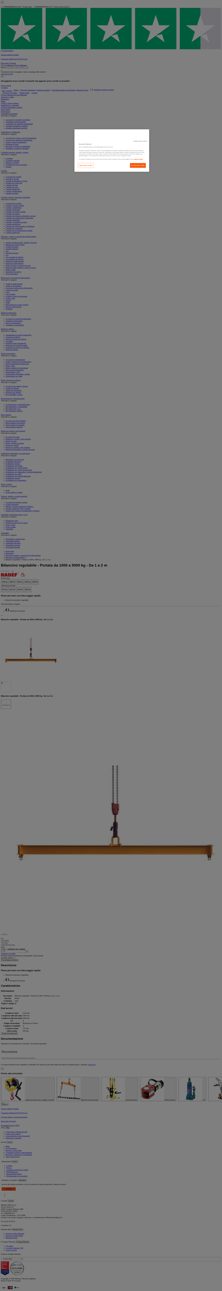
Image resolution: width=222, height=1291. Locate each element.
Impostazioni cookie (85, 165)
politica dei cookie (138, 159)
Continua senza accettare (140, 141)
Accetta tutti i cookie (138, 165)
